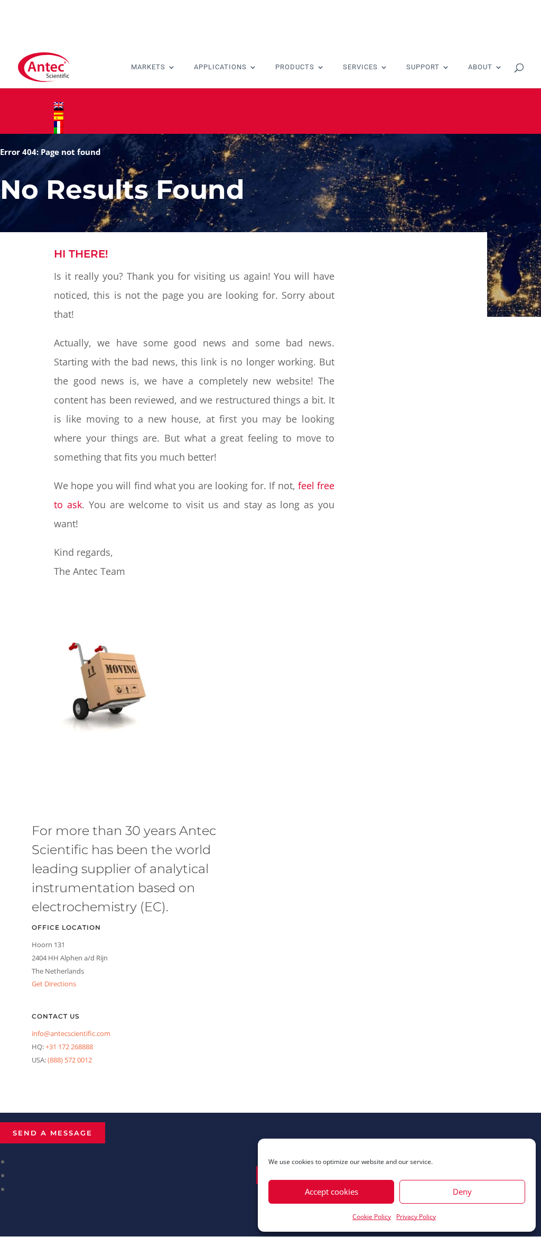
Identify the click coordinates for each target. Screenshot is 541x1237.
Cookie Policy (371, 1216)
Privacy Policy (416, 1216)
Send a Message (52, 1133)
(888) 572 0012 (70, 1060)
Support (423, 67)
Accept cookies (331, 1191)
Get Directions (54, 983)
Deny (462, 1191)
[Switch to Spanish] (270, 118)
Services (360, 67)
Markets (148, 67)
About (480, 67)
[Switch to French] (270, 124)
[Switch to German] (270, 111)
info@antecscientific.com (71, 1033)
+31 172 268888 (69, 1046)
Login (63, 95)
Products (294, 67)
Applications (220, 67)
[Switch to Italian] (270, 130)
